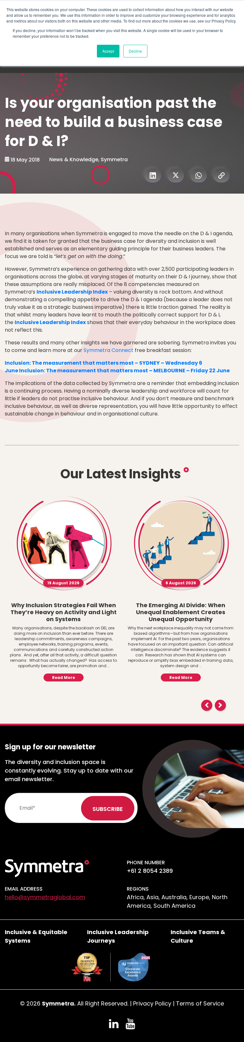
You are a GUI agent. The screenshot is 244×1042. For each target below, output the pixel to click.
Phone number (146, 862)
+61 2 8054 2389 (150, 871)
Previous (206, 705)
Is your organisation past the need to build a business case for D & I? (113, 122)
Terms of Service (200, 1003)
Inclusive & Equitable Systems (36, 936)
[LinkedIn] (153, 176)
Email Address (24, 889)
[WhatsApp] (198, 176)
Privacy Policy (152, 1003)
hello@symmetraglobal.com (45, 897)
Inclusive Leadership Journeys (118, 936)
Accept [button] (108, 51)
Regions (138, 889)
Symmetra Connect (108, 350)
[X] (175, 176)
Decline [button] (135, 51)
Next (220, 705)
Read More (63, 677)
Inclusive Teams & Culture (198, 936)
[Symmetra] (47, 868)
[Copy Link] (221, 176)
